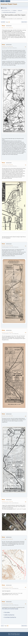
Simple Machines (17, 634)
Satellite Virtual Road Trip (9, 614)
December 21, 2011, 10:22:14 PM (7, 415)
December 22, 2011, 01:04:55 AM (7, 539)
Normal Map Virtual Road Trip (10, 617)
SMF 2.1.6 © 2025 (11, 634)
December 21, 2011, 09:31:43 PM (7, 332)
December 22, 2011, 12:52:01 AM (7, 501)
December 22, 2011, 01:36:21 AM (7, 587)
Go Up (2, 625)
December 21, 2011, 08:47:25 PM (7, 46)
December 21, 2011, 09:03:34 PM (7, 164)
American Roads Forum (9, 4)
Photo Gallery (7, 612)
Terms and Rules (13, 633)
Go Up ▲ (18, 633)
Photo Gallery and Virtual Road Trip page (10, 608)
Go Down (3, 22)
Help (9, 633)
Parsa (3, 25)
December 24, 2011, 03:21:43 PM (7, 603)
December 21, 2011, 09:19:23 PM (7, 245)
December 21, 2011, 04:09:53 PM (7, 27)
